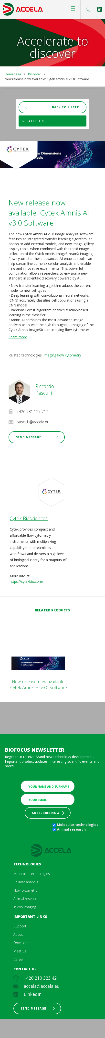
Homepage (13, 74)
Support (19, 926)
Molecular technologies (77, 824)
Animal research (71, 829)
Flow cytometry (25, 890)
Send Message (28, 437)
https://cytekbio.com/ (26, 581)
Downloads (22, 942)
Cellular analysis (25, 882)
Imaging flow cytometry (62, 355)
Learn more (18, 337)
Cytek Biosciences (29, 518)
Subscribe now (46, 813)
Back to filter (65, 107)
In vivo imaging (24, 907)
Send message (33, 1008)
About (18, 934)
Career (18, 959)
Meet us (19, 951)
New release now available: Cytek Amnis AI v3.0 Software (38, 684)
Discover (34, 74)
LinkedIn (33, 994)
